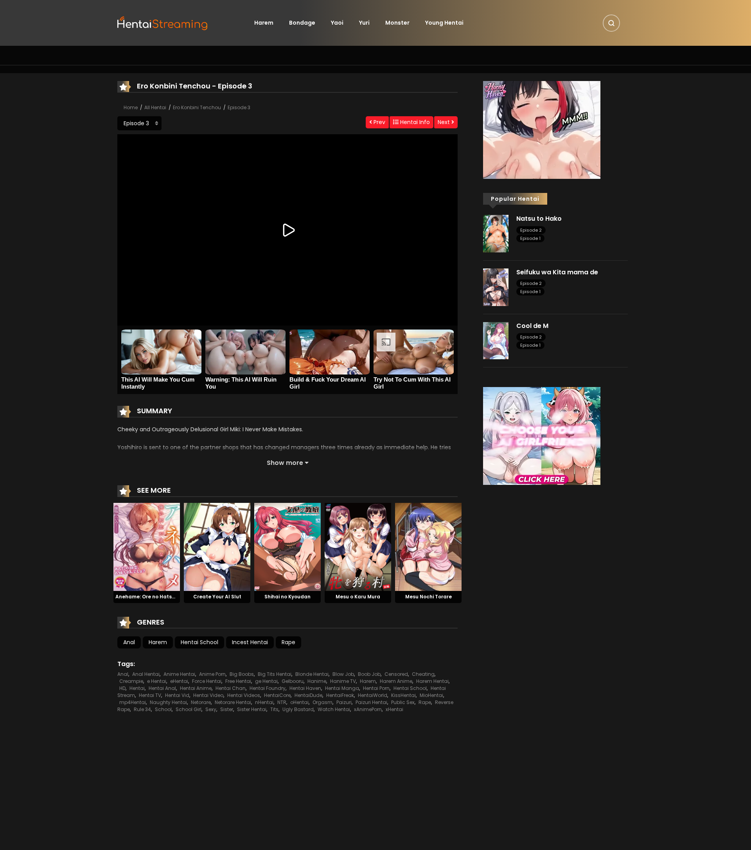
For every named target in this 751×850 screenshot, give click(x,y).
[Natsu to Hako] (495, 233)
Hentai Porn (376, 688)
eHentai (179, 681)
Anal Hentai (146, 674)
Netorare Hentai (233, 702)
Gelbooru (293, 681)
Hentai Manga (342, 688)
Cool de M (532, 325)
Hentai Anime (196, 688)
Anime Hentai (179, 674)
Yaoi (337, 23)
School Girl (188, 709)
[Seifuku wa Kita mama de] (495, 287)
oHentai (299, 702)
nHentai (264, 702)
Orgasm (322, 702)
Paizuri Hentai (371, 702)
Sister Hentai (251, 709)
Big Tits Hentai (274, 674)
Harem (263, 23)
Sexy (210, 709)
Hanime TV (343, 681)
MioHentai (431, 695)
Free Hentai (238, 681)
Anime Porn (212, 674)
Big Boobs (242, 674)
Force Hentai (206, 681)
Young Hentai (444, 23)
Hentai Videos (243, 695)
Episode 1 (530, 238)
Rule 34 (142, 709)
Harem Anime (396, 681)
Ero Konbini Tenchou (197, 107)
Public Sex (403, 702)
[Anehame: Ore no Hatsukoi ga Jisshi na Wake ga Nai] (146, 546)
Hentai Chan (231, 688)
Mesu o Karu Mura (358, 596)
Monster (397, 23)
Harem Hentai (432, 681)
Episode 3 (239, 107)
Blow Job (343, 674)
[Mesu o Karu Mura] (358, 546)
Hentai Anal (162, 688)
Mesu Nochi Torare (428, 596)
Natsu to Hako (539, 218)
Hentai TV (150, 695)
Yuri (364, 23)
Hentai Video (208, 695)
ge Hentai (266, 681)
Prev (378, 122)
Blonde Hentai (312, 674)
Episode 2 (531, 230)
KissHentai (403, 695)
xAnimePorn (368, 709)
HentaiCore (277, 695)
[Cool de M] (495, 340)
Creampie (131, 681)
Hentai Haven (305, 688)
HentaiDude (308, 695)
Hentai (137, 688)
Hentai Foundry (268, 688)
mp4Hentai (132, 702)
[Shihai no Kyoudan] (287, 546)
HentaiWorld (372, 695)
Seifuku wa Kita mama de (557, 272)
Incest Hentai (250, 642)
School (163, 709)
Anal (129, 642)
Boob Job (369, 674)
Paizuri (344, 702)
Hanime (316, 681)
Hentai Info (414, 122)
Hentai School (199, 642)
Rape (288, 642)
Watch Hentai (334, 709)
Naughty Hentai (168, 702)
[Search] (611, 23)
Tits (274, 709)
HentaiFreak (340, 695)
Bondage (302, 23)
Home (131, 107)
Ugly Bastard (298, 709)
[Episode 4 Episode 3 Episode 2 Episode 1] (139, 123)
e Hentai (156, 681)
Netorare (201, 702)
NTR (281, 702)
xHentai (394, 709)
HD (122, 688)
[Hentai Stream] (162, 22)
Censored (396, 674)
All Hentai (155, 107)
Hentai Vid (177, 695)
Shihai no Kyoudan (287, 596)
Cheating (423, 674)
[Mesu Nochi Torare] (428, 546)
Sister (226, 709)
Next (444, 122)
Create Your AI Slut (217, 596)
